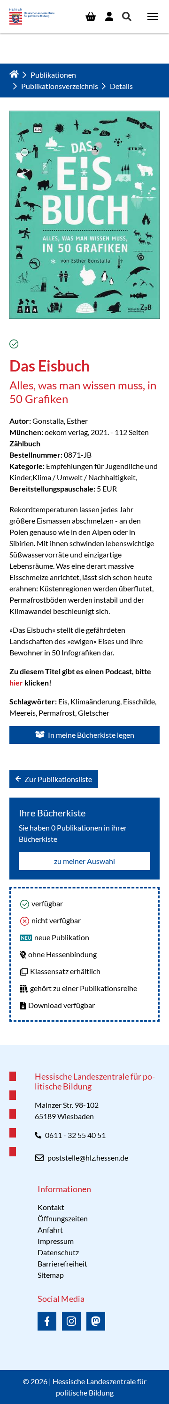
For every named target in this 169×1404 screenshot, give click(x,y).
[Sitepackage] (31, 16)
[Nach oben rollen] (84, 1045)
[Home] (14, 74)
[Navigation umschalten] (152, 16)
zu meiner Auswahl (84, 860)
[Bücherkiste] (90, 16)
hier (16, 682)
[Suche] (127, 16)
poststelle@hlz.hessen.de (87, 1157)
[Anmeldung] (109, 16)
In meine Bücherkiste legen (90, 734)
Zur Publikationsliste (57, 779)
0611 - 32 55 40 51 (75, 1134)
